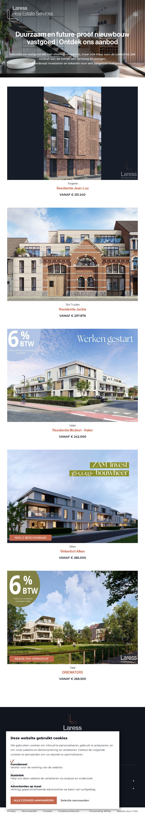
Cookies (47, 811)
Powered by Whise (100, 811)
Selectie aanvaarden (75, 800)
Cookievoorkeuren (68, 811)
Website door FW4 (127, 811)
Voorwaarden (29, 811)
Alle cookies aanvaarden (34, 800)
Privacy (11, 811)
